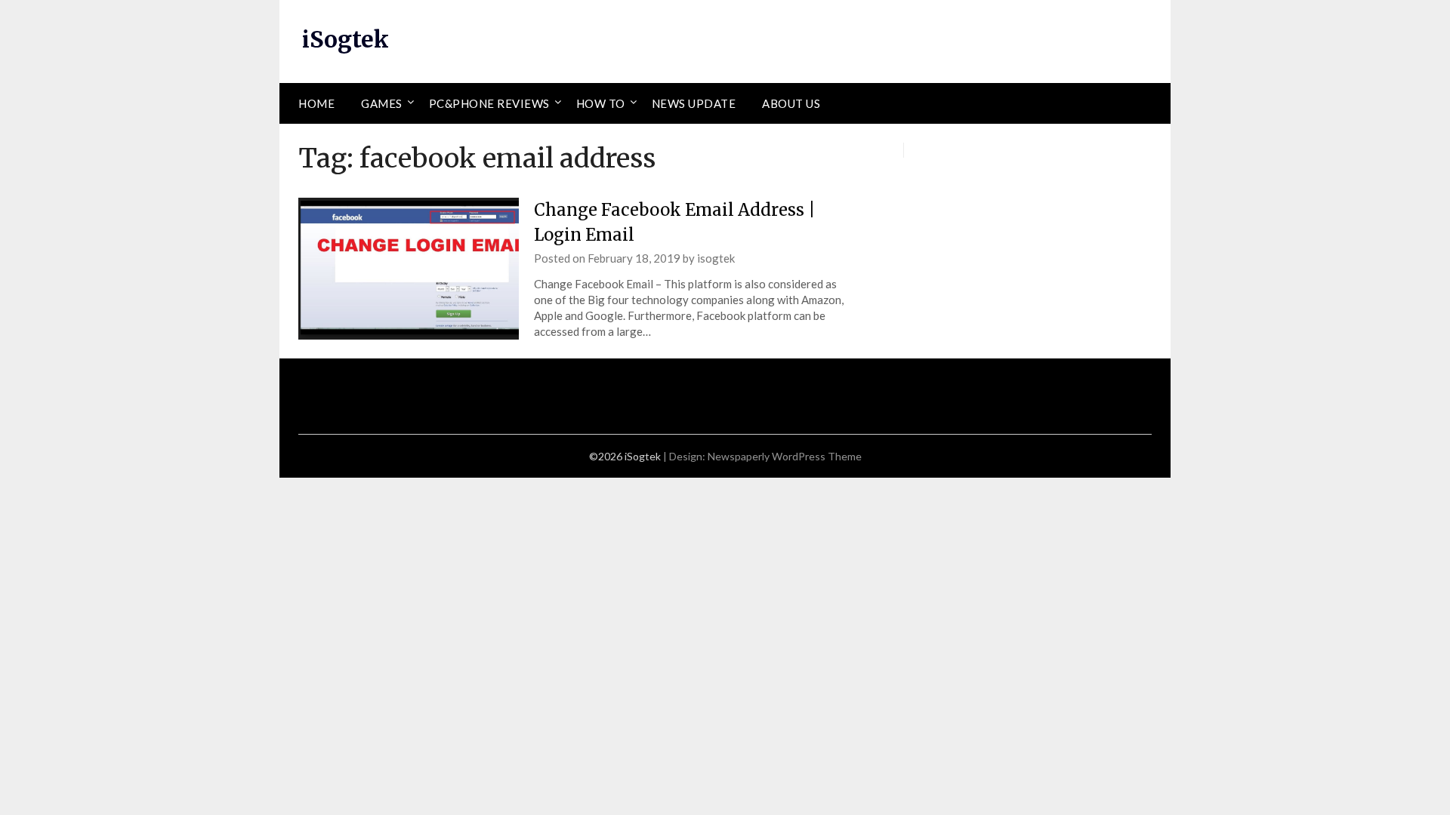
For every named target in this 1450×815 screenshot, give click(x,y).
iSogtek (345, 39)
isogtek (716, 258)
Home (316, 103)
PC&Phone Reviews (489, 103)
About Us (791, 103)
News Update (694, 103)
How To (600, 103)
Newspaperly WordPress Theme (785, 456)
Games (382, 103)
